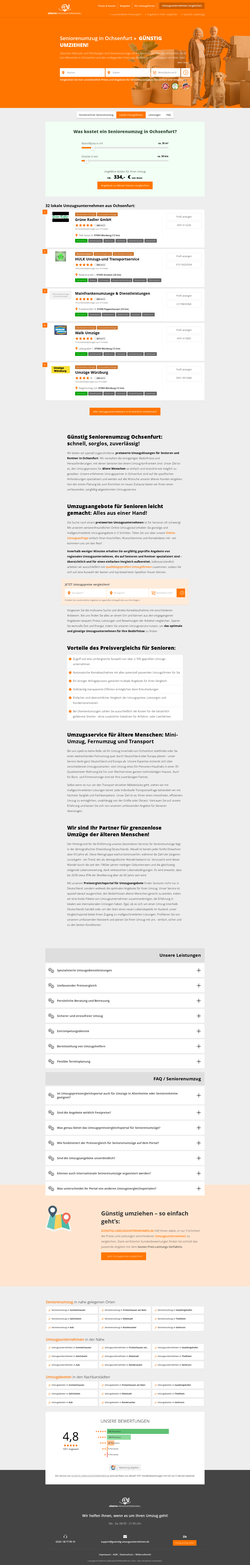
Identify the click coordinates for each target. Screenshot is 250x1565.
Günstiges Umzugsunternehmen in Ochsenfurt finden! (185, 72)
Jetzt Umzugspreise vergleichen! (125, 1256)
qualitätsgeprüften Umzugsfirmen (129, 567)
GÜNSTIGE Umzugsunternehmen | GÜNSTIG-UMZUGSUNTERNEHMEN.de (65, 8)
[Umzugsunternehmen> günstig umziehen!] (181, 593)
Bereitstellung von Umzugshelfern (81, 1046)
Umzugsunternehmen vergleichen (182, 5)
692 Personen (114, 1431)
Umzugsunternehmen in (71, 1347)
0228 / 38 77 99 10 (65, 1541)
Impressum (105, 1554)
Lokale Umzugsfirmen (131, 114)
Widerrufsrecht (143, 1554)
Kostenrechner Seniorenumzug (96, 114)
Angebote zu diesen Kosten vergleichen (125, 185)
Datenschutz (126, 1554)
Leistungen (155, 114)
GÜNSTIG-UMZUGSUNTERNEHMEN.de (127, 1231)
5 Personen (113, 1454)
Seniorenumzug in (68, 1310)
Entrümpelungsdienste (73, 1031)
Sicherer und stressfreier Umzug (80, 1016)
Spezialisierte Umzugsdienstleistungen (84, 970)
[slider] (93, 148)
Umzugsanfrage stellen (184, 1543)
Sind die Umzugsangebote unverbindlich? (86, 1158)
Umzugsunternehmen (170, 1236)
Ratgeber (125, 5)
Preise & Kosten (107, 5)
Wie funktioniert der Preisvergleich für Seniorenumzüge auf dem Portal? (108, 1143)
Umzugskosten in (68, 1385)
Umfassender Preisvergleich (77, 985)
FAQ (168, 114)
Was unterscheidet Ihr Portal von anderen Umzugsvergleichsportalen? (106, 1188)
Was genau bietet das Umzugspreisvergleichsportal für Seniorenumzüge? (108, 1128)
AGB (115, 1554)
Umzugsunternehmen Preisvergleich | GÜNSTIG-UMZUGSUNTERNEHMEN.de (125, 1502)
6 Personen (113, 1449)
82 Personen (114, 1443)
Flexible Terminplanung (73, 1061)
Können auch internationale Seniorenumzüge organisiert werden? (104, 1173)
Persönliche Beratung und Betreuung (83, 1001)
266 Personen (114, 1437)
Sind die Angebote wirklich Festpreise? (84, 1112)
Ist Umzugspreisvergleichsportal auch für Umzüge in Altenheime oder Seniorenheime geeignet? (117, 1095)
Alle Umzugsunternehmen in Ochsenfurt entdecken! (125, 411)
